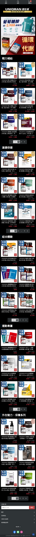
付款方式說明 (4, 519)
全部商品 (3, 515)
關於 (2, 512)
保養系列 (20, 415)
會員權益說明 (4, 522)
